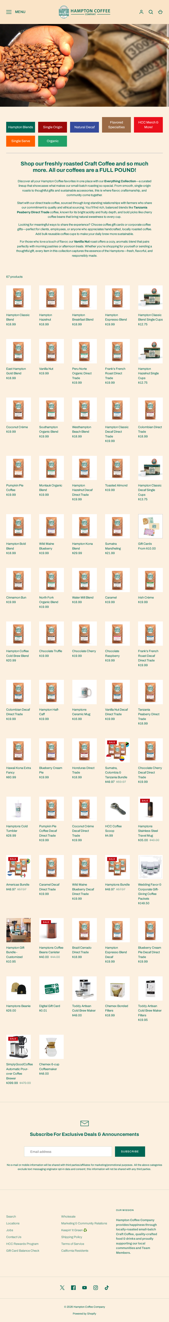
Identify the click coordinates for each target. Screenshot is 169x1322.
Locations (13, 1223)
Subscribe (130, 1151)
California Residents (74, 1250)
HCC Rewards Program (22, 1243)
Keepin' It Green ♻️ (74, 1230)
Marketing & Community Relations (84, 1223)
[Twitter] (62, 1287)
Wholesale (68, 1216)
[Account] (141, 12)
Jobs (9, 1230)
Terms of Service (72, 1243)
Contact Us (13, 1237)
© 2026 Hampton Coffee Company (84, 1306)
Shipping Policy (71, 1237)
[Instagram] (95, 1287)
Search (11, 1216)
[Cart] (160, 12)
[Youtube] (84, 1287)
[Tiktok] (106, 1287)
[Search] (150, 12)
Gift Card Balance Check (22, 1250)
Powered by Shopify (84, 1313)
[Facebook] (73, 1287)
